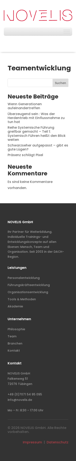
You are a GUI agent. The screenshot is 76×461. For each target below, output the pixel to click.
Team (12, 336)
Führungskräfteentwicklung (29, 285)
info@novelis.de (20, 400)
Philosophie (16, 329)
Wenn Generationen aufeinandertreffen (25, 106)
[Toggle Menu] (66, 32)
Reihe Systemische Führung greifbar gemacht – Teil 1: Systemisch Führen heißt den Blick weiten (37, 133)
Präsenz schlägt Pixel (25, 155)
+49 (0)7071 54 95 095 (25, 394)
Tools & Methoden (22, 299)
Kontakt (14, 350)
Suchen (60, 83)
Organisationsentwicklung (28, 292)
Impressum (32, 442)
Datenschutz (57, 442)
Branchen (15, 343)
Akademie (15, 306)
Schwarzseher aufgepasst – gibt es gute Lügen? (38, 147)
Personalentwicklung (24, 278)
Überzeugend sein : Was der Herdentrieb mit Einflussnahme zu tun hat (36, 117)
